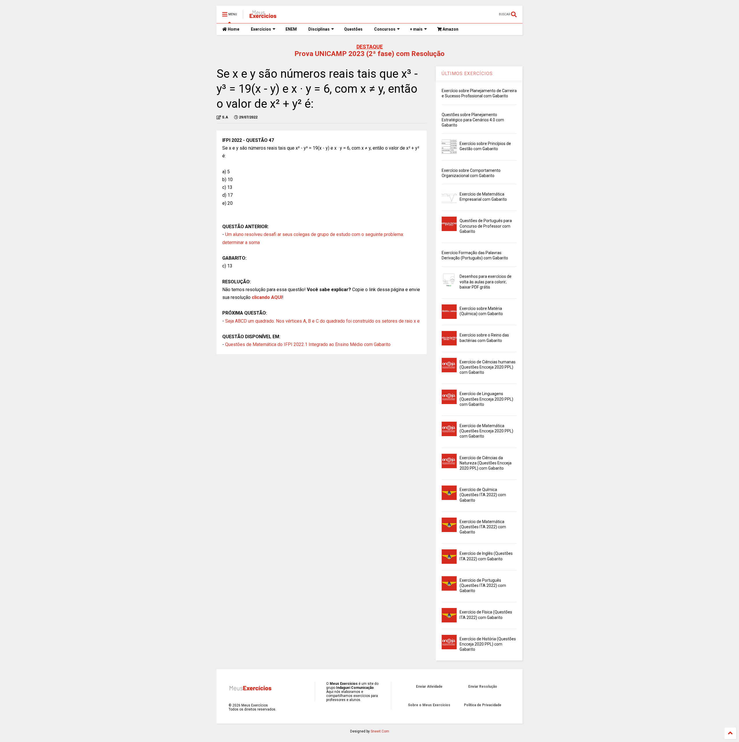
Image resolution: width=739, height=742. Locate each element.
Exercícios (261, 29)
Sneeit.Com (380, 731)
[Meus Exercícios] (263, 16)
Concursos (384, 29)
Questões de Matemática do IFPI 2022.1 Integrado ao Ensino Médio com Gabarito (308, 344)
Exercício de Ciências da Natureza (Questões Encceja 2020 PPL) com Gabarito (486, 463)
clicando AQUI (267, 297)
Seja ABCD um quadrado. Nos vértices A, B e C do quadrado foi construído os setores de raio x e (322, 321)
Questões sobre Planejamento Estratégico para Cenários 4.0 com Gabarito (473, 119)
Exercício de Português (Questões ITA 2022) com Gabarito (483, 585)
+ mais (416, 29)
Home (233, 29)
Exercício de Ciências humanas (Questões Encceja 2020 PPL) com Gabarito (488, 367)
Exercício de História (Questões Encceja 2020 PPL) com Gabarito (488, 644)
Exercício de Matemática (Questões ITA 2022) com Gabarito (483, 526)
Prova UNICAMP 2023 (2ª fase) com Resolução (369, 54)
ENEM (291, 29)
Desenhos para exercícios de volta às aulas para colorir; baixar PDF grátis (486, 281)
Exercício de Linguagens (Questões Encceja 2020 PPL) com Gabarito (486, 398)
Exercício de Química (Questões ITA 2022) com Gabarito (483, 494)
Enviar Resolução (482, 687)
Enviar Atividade (429, 687)
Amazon (450, 29)
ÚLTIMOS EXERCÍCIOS (467, 73)
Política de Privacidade (482, 705)
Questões (353, 29)
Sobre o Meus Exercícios (429, 705)
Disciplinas (319, 29)
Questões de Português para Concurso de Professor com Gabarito (486, 225)
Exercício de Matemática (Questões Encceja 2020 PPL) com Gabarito (486, 430)
